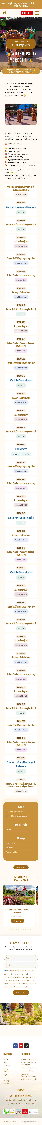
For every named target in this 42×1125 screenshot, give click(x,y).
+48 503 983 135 (22, 1096)
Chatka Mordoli (10, 843)
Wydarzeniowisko (11, 852)
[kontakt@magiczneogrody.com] (7, 1100)
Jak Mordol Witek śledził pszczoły (16, 816)
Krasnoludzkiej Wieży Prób (21, 454)
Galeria (6, 1071)
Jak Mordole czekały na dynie (15, 812)
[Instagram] (26, 1045)
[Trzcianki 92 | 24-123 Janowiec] (8, 1104)
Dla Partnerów (9, 1083)
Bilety (6, 1068)
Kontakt (7, 1077)
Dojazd (6, 1074)
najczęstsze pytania (28, 1059)
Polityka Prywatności (29, 1079)
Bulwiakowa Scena (21, 263)
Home (6, 1059)
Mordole (8, 830)
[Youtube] (21, 1045)
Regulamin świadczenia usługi (28, 1075)
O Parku (7, 1062)
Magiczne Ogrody (13, 69)
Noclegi (6, 1080)
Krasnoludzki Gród (21, 246)
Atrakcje (7, 1065)
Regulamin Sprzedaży (29, 1067)
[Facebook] (15, 1045)
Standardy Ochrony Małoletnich (28, 1063)
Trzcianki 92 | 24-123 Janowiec (22, 1103)
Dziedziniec (21, 212)
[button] (11, 929)
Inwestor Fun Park (10, 1121)
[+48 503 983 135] (11, 1096)
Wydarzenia (26, 69)
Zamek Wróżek (21, 280)
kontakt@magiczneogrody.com (22, 1100)
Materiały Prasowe (28, 1070)
